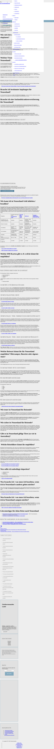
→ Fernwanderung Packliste (9, 731)
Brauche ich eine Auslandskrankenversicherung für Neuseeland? (7, 555)
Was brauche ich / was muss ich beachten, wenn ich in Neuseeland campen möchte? (8, 593)
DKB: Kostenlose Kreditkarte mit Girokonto (9, 250)
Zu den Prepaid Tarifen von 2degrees (8, 345)
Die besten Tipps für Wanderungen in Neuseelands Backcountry (12, 493)
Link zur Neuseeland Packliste (6, 478)
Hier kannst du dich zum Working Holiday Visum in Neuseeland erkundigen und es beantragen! (18, 86)
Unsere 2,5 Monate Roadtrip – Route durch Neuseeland (12, 523)
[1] (10, 624)
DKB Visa (26, 216)
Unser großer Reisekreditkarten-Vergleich (9, 248)
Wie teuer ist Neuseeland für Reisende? (8, 571)
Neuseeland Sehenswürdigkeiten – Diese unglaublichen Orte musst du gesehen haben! (18, 522)
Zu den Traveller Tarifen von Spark (7, 307)
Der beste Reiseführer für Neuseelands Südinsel (9, 465)
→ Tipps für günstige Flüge (8, 733)
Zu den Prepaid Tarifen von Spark (7, 301)
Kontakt (19, 745)
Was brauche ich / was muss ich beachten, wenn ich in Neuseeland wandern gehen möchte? (8, 587)
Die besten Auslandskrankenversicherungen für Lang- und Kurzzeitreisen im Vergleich (17, 197)
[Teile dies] (1, 526)
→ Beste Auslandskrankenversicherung (9, 735)
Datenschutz (19, 746)
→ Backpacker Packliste (8, 730)
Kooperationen (19, 744)
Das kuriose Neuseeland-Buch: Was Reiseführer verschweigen (14, 515)
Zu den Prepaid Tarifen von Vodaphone (8, 323)
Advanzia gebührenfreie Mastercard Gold (36, 216)
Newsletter (19, 743)
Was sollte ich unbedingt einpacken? (7, 583)
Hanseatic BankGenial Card (21, 216)
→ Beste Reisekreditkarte (8, 732)
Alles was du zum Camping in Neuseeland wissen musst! (11, 507)
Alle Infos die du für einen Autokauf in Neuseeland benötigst (12, 406)
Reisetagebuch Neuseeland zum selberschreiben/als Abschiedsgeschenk (15, 513)
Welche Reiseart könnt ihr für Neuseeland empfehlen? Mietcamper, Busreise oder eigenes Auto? (8, 568)
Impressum (19, 747)
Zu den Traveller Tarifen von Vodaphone (8, 333)
